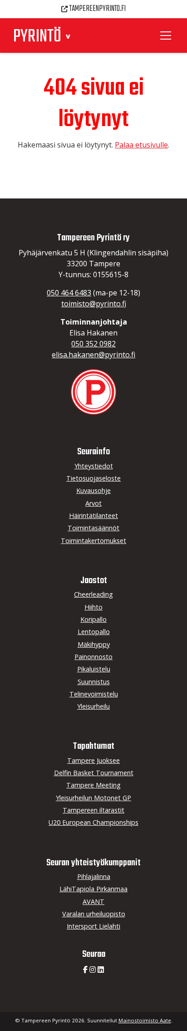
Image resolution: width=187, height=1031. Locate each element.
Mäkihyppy (94, 644)
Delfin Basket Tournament (93, 772)
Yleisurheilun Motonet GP (93, 797)
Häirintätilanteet (93, 515)
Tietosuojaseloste (93, 478)
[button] (68, 36)
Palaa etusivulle (141, 145)
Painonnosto (93, 656)
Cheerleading (93, 594)
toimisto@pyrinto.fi (93, 304)
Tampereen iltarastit (93, 810)
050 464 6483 (69, 293)
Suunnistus (94, 681)
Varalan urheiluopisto (93, 913)
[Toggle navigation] (167, 35)
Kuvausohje (93, 490)
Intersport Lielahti (93, 926)
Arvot (93, 503)
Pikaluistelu (93, 669)
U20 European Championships (93, 822)
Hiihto (93, 607)
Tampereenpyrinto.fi (97, 8)
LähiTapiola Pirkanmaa (93, 888)
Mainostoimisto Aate (144, 1020)
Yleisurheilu (93, 706)
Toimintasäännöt (93, 527)
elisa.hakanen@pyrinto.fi (93, 355)
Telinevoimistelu (93, 694)
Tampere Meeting (93, 785)
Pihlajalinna (93, 876)
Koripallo (93, 619)
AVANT (93, 901)
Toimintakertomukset (93, 540)
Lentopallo (94, 631)
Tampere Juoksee (93, 760)
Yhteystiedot (93, 466)
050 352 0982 (93, 344)
